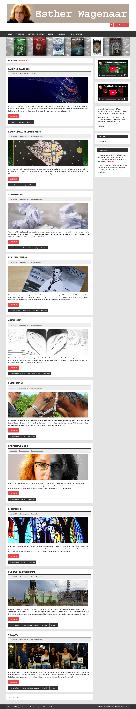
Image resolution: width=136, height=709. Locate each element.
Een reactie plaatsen (37, 136)
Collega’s (13, 634)
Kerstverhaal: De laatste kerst (24, 131)
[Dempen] (122, 75)
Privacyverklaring (48, 706)
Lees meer (13, 116)
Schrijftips (36, 248)
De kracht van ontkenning (21, 571)
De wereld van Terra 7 (36, 34)
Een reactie (34, 514)
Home (10, 34)
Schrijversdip (15, 194)
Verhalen (29, 122)
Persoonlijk (13, 122)
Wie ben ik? (20, 34)
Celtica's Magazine (15, 248)
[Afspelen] (100, 75)
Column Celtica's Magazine (17, 373)
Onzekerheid (14, 320)
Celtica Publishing (15, 625)
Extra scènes (13, 185)
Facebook (24, 706)
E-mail (32, 706)
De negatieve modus (18, 446)
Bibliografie (62, 34)
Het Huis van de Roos (34, 373)
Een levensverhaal (18, 257)
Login (38, 706)
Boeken (50, 34)
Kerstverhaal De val (18, 68)
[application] (113, 68)
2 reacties (34, 73)
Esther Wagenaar (24, 73)
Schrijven (21, 122)
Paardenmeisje (15, 383)
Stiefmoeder (14, 509)
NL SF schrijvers (76, 34)
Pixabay (111, 161)
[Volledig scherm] (125, 75)
